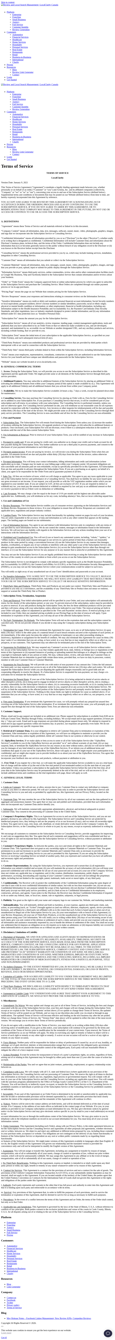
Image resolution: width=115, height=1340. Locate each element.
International (12, 1271)
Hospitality (11, 1256)
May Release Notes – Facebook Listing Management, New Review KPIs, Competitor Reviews (49, 1318)
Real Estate (12, 1261)
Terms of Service (14, 1307)
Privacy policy (13, 1305)
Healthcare (11, 1251)
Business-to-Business (16, 1268)
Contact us (11, 1297)
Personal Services (14, 1258)
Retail (9, 1266)
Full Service (12, 1232)
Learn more (6, 1333)
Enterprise (11, 1222)
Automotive (12, 1246)
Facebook (11, 1300)
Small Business (13, 1230)
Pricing (10, 1235)
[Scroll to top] (2, 1326)
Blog (9, 1284)
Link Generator (13, 1287)
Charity (10, 1273)
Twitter (10, 1302)
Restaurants (12, 1263)
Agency (10, 1227)
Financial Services (15, 1248)
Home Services (13, 1253)
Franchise (11, 1225)
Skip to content (7, 2)
